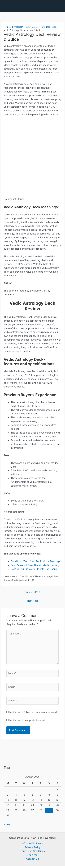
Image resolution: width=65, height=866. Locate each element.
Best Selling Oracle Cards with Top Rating (34, 569)
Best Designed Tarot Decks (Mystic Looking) (35, 565)
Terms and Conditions (32, 851)
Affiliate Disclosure (32, 843)
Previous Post (32, 592)
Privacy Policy (33, 847)
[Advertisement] (32, 162)
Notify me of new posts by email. (27, 720)
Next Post (32, 600)
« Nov (7, 824)
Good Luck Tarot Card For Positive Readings (36, 561)
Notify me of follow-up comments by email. (33, 712)
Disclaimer (32, 854)
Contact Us (32, 858)
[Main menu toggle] (58, 6)
